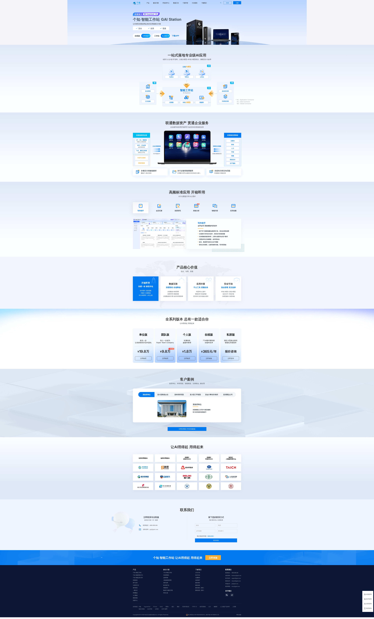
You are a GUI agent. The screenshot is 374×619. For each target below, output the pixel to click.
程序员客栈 (203, 606)
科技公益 (165, 593)
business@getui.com (236, 575)
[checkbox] (205, 536)
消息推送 (135, 580)
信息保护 (197, 580)
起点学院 (149, 609)
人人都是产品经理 (225, 606)
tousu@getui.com (236, 586)
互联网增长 (166, 575)
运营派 (157, 609)
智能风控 (165, 587)
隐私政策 (197, 585)
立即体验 (145, 36)
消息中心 (135, 600)
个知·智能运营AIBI (138, 577)
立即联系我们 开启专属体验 (187, 429)
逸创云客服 (142, 609)
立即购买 (143, 358)
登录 (227, 3)
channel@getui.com (236, 581)
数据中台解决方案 (168, 590)
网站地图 (238, 614)
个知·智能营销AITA (138, 575)
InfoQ (161, 606)
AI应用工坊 (136, 585)
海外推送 (135, 587)
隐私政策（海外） (200, 590)
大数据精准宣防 (167, 580)
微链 (178, 606)
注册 (237, 3)
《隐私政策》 (210, 536)
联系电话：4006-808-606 (150, 525)
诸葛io (167, 606)
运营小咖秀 (164, 609)
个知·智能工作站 (137, 572)
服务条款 (197, 582)
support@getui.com (236, 578)
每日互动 (197, 575)
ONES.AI (194, 606)
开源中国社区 (185, 606)
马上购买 (164, 36)
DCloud (155, 606)
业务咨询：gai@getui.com (150, 529)
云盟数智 (197, 577)
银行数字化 (166, 585)
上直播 (234, 606)
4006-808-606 (235, 572)
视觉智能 (135, 598)
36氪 (140, 606)
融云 (173, 606)
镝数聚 (215, 606)
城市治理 (165, 582)
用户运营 (135, 582)
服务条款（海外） (200, 587)
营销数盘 (135, 593)
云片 (210, 606)
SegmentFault (147, 606)
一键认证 (135, 590)
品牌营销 (165, 577)
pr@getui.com (235, 583)
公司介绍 (197, 572)
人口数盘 (135, 595)
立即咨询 (231, 358)
